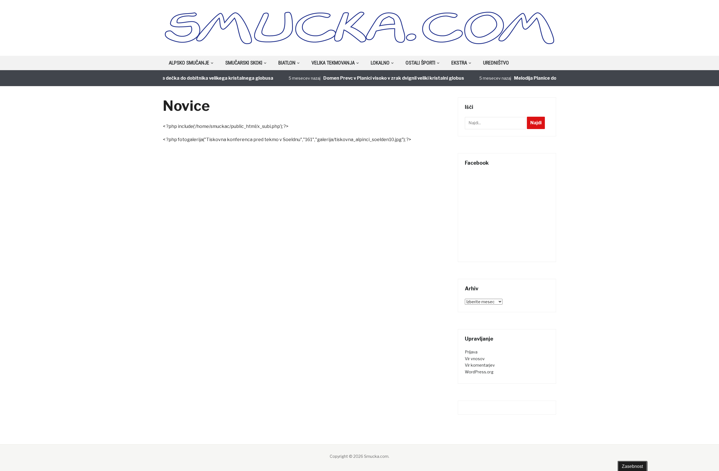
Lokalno (380, 63)
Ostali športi (420, 63)
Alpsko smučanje (189, 63)
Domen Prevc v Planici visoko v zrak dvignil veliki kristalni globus (385, 78)
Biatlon (286, 63)
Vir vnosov (475, 358)
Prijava (471, 352)
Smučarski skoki (243, 63)
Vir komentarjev (480, 365)
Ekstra (459, 63)
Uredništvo (496, 63)
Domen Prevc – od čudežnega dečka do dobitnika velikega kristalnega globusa (178, 78)
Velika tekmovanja (333, 63)
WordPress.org (479, 371)
